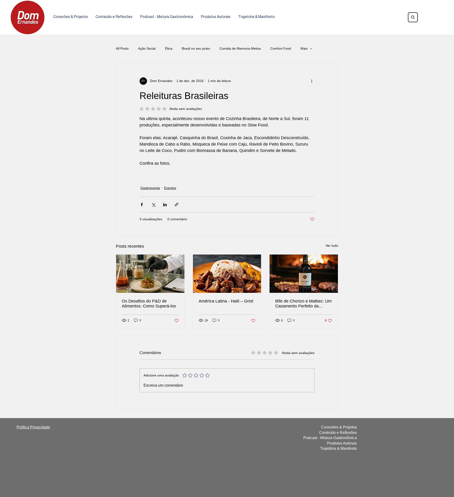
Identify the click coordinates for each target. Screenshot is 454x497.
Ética (168, 48)
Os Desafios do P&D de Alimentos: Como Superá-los (149, 303)
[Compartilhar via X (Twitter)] (153, 204)
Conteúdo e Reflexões (338, 433)
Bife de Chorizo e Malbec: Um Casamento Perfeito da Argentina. (303, 304)
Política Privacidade (33, 427)
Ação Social (147, 48)
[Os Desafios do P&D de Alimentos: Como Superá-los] (150, 274)
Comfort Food (280, 48)
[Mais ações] (311, 81)
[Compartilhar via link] (176, 204)
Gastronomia (150, 188)
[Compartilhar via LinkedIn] (165, 204)
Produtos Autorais (342, 443)
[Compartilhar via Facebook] (142, 204)
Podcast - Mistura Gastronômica (330, 438)
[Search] (413, 17)
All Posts (122, 48)
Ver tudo (332, 245)
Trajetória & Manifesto (338, 448)
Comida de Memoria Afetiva (240, 48)
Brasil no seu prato (196, 48)
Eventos (170, 188)
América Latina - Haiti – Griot (226, 301)
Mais (304, 48)
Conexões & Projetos (339, 427)
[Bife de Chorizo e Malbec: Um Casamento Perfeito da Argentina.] (304, 274)
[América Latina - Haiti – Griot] (227, 274)
